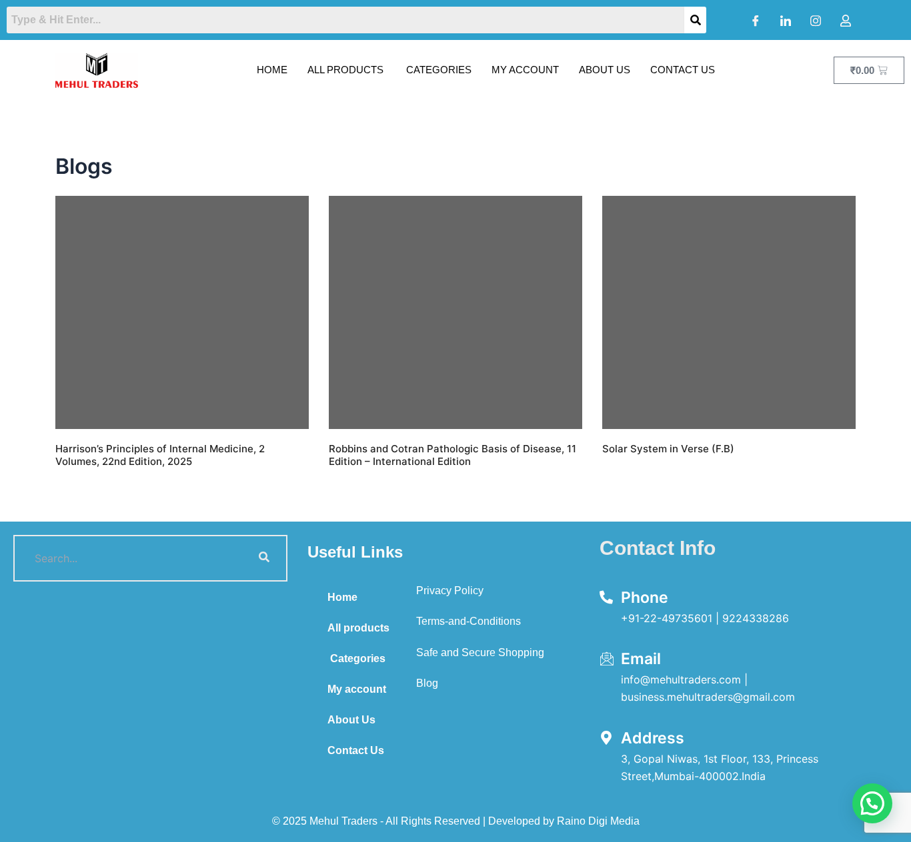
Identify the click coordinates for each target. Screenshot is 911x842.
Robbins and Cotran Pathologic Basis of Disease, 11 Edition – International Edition (452, 455)
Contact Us (682, 69)
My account (525, 69)
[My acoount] (846, 20)
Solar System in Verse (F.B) (668, 448)
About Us (604, 69)
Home (272, 69)
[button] (872, 803)
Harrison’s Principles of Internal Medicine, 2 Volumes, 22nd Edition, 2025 (160, 455)
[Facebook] (756, 20)
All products (345, 69)
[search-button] (264, 558)
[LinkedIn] (786, 20)
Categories (437, 69)
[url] (182, 312)
